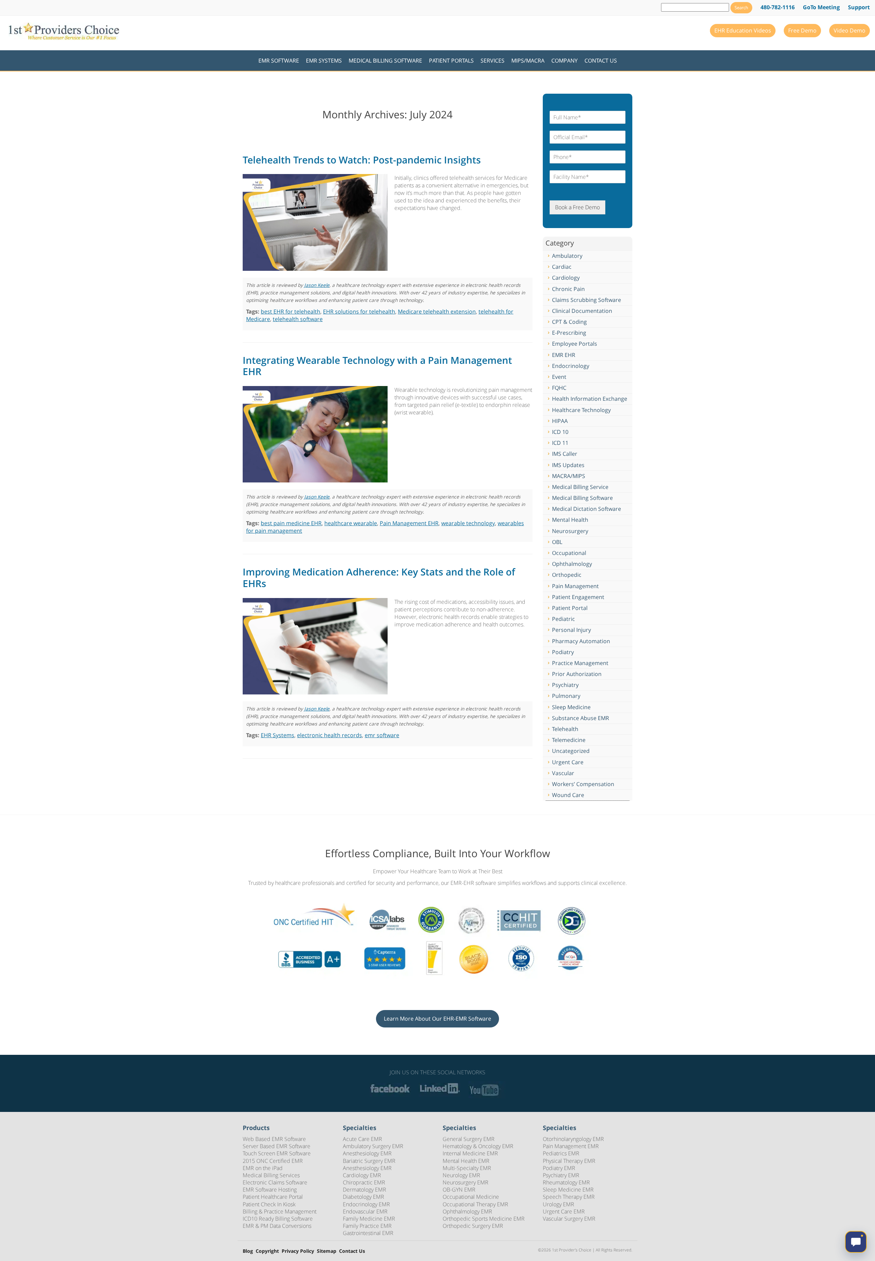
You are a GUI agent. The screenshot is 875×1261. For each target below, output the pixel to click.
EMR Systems (324, 60)
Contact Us (600, 60)
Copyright (267, 1251)
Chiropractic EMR (364, 1182)
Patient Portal (570, 608)
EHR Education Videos (742, 30)
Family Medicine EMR (369, 1218)
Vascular (563, 773)
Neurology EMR (461, 1175)
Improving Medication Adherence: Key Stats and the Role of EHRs (379, 577)
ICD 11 (560, 443)
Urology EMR (558, 1204)
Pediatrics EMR (561, 1153)
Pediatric (563, 619)
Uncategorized (571, 751)
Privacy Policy (298, 1251)
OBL (557, 542)
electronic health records (329, 735)
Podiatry (563, 652)
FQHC (559, 387)
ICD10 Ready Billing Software (278, 1218)
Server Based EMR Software (276, 1146)
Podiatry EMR (559, 1168)
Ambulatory (567, 256)
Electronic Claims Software (275, 1182)
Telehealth (565, 729)
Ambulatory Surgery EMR (373, 1146)
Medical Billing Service (580, 487)
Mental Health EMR (466, 1161)
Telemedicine (568, 740)
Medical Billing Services (271, 1175)
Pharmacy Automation (581, 641)
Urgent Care (567, 762)
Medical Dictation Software (586, 509)
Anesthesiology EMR (367, 1153)
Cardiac (561, 266)
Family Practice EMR (367, 1226)
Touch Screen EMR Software (277, 1153)
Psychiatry (565, 685)
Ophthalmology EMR (467, 1211)
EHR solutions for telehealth (359, 311)
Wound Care (568, 795)
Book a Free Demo (577, 207)
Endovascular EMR (365, 1211)
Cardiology (566, 277)
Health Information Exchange (589, 398)
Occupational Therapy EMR (475, 1204)
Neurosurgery (570, 531)
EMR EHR (563, 355)
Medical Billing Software (385, 60)
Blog (248, 1251)
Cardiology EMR (362, 1175)
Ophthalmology (572, 564)
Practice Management (580, 663)
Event (559, 377)
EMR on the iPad (263, 1168)
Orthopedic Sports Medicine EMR (484, 1218)
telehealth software (298, 319)
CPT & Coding (569, 322)
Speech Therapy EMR (569, 1196)
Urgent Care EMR (564, 1211)
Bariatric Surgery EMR (369, 1161)
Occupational (569, 553)
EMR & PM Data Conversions (277, 1226)
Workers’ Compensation (583, 784)
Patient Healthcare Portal (273, 1196)
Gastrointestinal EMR (368, 1233)
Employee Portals (574, 343)
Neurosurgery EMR (465, 1182)
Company (564, 60)
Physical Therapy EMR (569, 1161)
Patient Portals (451, 60)
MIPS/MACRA (527, 60)
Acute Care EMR (362, 1139)
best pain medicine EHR (291, 523)
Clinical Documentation (582, 311)
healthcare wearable (350, 523)
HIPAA (560, 421)
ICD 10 (560, 432)
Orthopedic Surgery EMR (473, 1226)
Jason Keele (316, 285)
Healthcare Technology (581, 410)
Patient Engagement (578, 597)
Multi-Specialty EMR (467, 1168)
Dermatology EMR (364, 1189)
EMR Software (278, 60)
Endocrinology (570, 366)
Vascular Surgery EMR (569, 1218)
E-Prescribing (569, 332)
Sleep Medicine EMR (568, 1189)
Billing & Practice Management (280, 1211)
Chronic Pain (568, 289)
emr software (382, 735)
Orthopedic (566, 575)
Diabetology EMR (363, 1196)
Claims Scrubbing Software (586, 300)
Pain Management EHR (409, 523)
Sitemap (326, 1251)
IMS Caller (564, 453)
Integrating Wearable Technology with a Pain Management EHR (377, 366)
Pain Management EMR (571, 1146)
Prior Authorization (577, 674)
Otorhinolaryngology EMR (573, 1139)
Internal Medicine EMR (470, 1153)
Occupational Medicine (471, 1196)
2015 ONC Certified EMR (273, 1161)
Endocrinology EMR (366, 1204)
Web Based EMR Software (274, 1139)
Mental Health (570, 519)
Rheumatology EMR (566, 1182)
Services (492, 60)
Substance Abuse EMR (580, 718)
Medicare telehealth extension (437, 311)
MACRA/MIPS (568, 476)
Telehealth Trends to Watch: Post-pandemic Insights (362, 159)
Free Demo (802, 30)
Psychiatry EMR (561, 1175)
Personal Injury (571, 630)
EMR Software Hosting (270, 1189)
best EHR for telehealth (290, 311)
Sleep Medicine (571, 707)
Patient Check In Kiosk (269, 1204)
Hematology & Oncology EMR (478, 1146)
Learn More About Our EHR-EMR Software (437, 1018)
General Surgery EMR (469, 1139)
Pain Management (575, 586)
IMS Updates (568, 465)
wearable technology (468, 523)
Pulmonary (566, 696)
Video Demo (849, 30)
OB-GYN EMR (459, 1189)
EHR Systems (277, 735)
